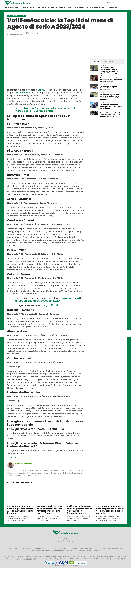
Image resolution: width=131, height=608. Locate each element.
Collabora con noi (58, 551)
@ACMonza (21, 300)
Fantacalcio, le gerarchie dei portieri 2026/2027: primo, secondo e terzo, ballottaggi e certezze (111, 97)
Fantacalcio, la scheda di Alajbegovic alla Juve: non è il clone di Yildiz (111, 106)
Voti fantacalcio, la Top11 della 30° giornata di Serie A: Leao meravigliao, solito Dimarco (20, 510)
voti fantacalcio (22, 92)
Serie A (62, 7)
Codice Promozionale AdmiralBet (20, 548)
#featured (11, 458)
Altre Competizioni (95, 7)
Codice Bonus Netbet (87, 548)
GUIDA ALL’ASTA (27, 7)
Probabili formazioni (47, 7)
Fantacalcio (11, 7)
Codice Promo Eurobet (68, 548)
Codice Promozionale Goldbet (46, 548)
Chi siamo (101, 548)
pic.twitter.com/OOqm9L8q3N (44, 300)
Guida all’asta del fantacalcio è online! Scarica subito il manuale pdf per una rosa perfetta (45, 109)
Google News (72, 551)
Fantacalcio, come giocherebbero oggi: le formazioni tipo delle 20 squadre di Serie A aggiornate (111, 70)
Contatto (96, 551)
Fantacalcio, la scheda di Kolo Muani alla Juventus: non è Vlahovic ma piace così (111, 114)
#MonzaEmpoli (71, 298)
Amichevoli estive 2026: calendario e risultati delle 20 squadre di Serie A (111, 79)
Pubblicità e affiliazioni (40, 551)
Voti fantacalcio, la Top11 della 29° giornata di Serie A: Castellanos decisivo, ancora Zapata (49, 510)
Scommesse (112, 7)
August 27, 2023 (51, 305)
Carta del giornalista (115, 548)
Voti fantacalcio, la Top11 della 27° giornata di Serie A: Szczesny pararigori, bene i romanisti (110, 510)
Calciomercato (76, 7)
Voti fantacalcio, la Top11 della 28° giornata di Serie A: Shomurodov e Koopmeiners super (79, 510)
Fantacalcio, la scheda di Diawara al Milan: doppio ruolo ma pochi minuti (111, 88)
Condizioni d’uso (85, 551)
